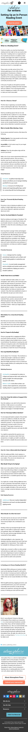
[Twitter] (7, 696)
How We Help (7, 705)
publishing (9, 644)
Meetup (5, 186)
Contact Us (21, 727)
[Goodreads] (20, 696)
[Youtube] (10, 696)
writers (14, 644)
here (2, 622)
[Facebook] (4, 696)
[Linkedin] (17, 696)
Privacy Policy (7, 727)
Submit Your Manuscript (14, 728)
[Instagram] (14, 696)
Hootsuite (5, 264)
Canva (4, 255)
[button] (19, 3)
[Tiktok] (23, 696)
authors (4, 644)
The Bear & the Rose (20, 635)
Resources (6, 709)
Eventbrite (5, 179)
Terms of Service (14, 727)
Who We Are (6, 701)
